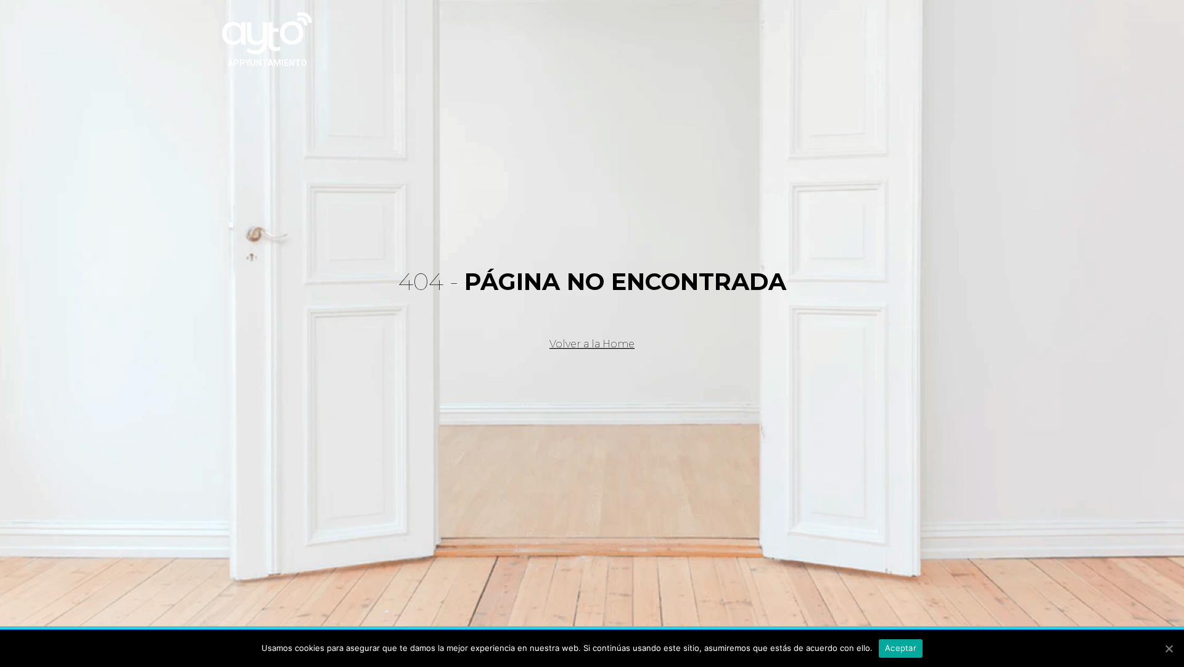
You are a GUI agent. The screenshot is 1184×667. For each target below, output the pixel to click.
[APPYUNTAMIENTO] (267, 32)
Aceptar (900, 648)
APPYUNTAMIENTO (267, 63)
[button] (592, 344)
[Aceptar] (1168, 648)
